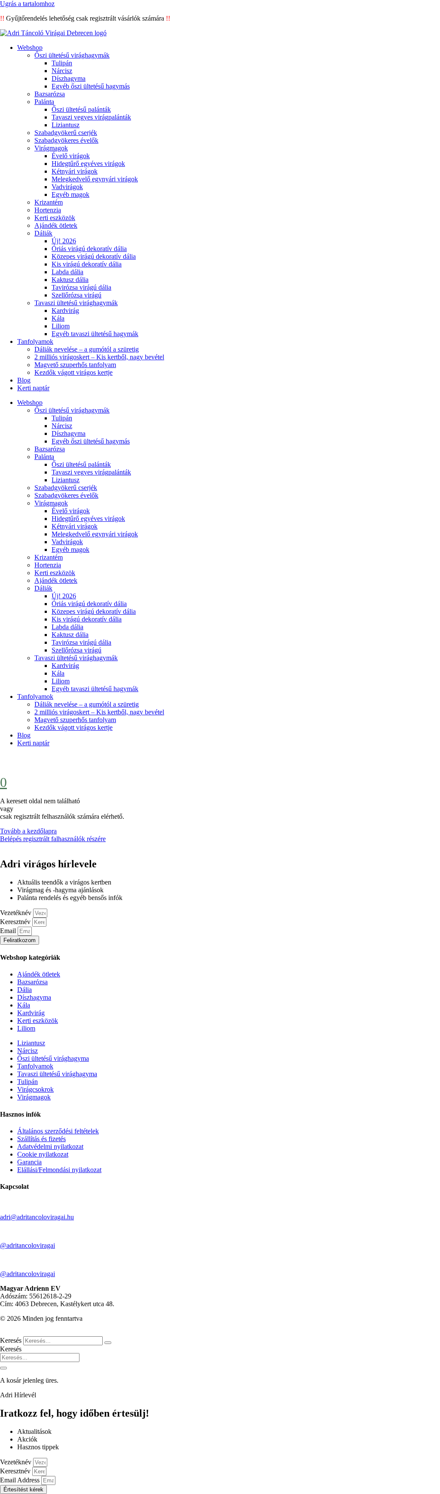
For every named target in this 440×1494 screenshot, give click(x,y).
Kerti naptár (33, 388)
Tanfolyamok (35, 341)
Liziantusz (65, 125)
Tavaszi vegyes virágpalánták (91, 117)
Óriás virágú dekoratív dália (89, 248)
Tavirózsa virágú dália (81, 287)
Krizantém (48, 202)
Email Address (20, 1480)
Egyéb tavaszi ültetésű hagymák (95, 333)
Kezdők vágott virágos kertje (73, 372)
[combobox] (39, 1357)
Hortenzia (47, 210)
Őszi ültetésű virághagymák (72, 55)
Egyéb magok (70, 194)
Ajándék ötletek (55, 225)
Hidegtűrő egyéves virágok (88, 163)
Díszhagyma (69, 78)
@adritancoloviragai (27, 1245)
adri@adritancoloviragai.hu (37, 1217)
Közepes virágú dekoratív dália (94, 256)
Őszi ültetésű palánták (81, 109)
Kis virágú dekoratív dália (87, 264)
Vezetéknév (16, 912)
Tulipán (62, 63)
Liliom (61, 326)
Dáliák (43, 233)
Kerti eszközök (54, 217)
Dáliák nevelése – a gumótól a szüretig (86, 349)
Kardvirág (65, 310)
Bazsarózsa (49, 94)
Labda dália (67, 272)
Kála (58, 318)
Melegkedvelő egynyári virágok (95, 179)
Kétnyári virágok (75, 171)
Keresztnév (16, 921)
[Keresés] (107, 1342)
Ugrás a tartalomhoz (27, 3)
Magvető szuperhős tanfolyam (75, 364)
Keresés (10, 1340)
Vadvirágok (67, 186)
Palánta (44, 101)
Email (9, 930)
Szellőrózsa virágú (76, 295)
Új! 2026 (64, 241)
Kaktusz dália (70, 279)
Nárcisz (62, 70)
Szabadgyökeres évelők (66, 140)
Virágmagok (51, 148)
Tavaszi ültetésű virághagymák (76, 302)
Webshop (30, 47)
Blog (24, 380)
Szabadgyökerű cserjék (65, 132)
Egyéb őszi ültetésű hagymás (91, 86)
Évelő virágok (71, 155)
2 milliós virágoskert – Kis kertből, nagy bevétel (99, 357)
